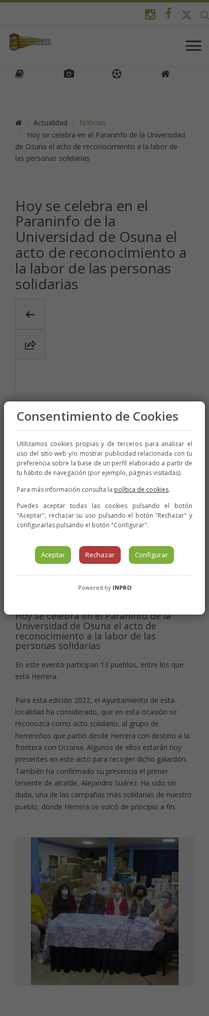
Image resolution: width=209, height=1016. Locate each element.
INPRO (122, 587)
